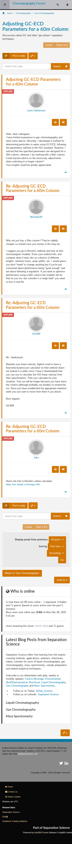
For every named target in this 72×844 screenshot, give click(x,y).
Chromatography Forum (29, 3)
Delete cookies (14, 797)
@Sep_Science (44, 690)
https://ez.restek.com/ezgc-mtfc (23, 484)
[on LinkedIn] (66, 764)
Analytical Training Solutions (14, 821)
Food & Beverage (34, 678)
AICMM (36, 333)
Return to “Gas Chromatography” (22, 573)
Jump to (61, 580)
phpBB (37, 832)
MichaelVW (36, 217)
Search (57, 66)
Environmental (53, 678)
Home (10, 787)
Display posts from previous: (38, 539)
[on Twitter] (61, 764)
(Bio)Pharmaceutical (17, 682)
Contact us (13, 792)
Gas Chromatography (17, 685)
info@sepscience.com (28, 754)
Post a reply (18, 55)
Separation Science (48, 694)
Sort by (50, 546)
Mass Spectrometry (44, 685)
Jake (36, 457)
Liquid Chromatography (53, 682)
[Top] (65, 172)
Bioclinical (34, 682)
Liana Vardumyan (36, 110)
